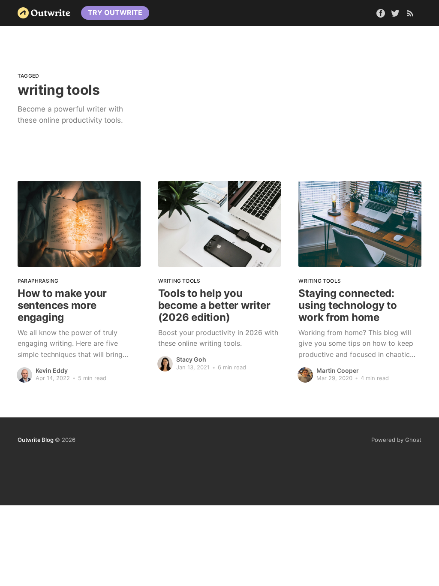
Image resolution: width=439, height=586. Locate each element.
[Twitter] (396, 12)
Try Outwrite (115, 12)
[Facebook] (380, 12)
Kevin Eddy (52, 370)
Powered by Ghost (396, 439)
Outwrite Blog (35, 439)
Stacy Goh (191, 359)
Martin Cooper (337, 370)
